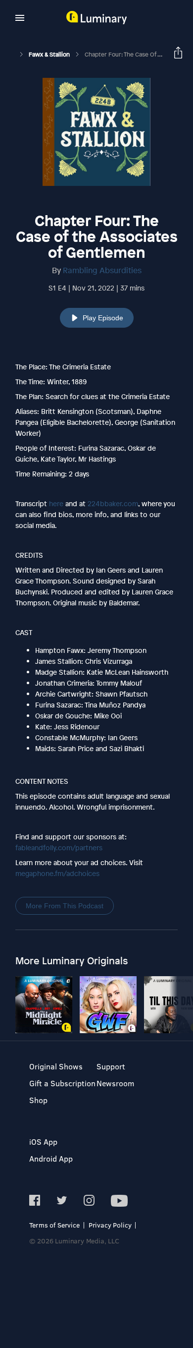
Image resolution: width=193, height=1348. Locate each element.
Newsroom (115, 1083)
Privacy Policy (110, 1225)
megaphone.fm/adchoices (57, 873)
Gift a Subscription (62, 1083)
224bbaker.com (113, 503)
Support (110, 1066)
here (55, 503)
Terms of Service (54, 1225)
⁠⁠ (58, 847)
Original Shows (56, 1066)
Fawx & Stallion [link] (50, 55)
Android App (51, 1158)
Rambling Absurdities (102, 270)
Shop (38, 1100)
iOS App (43, 1141)
